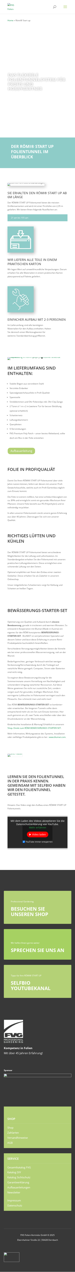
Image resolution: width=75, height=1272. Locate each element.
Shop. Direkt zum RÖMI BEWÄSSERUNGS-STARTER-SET (34, 728)
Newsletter (13, 1192)
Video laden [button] (39, 834)
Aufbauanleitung (21, 451)
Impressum (14, 1200)
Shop (10, 1127)
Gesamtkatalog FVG (19, 1167)
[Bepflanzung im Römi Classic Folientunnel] (38, 357)
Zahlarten (13, 1132)
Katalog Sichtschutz (18, 1177)
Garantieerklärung (18, 1182)
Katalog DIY (14, 1172)
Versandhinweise (17, 1137)
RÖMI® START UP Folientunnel (28, 67)
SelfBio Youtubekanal (31, 985)
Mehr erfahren (37, 827)
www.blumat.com (57, 737)
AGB (10, 1142)
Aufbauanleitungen (18, 1187)
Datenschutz (14, 1205)
